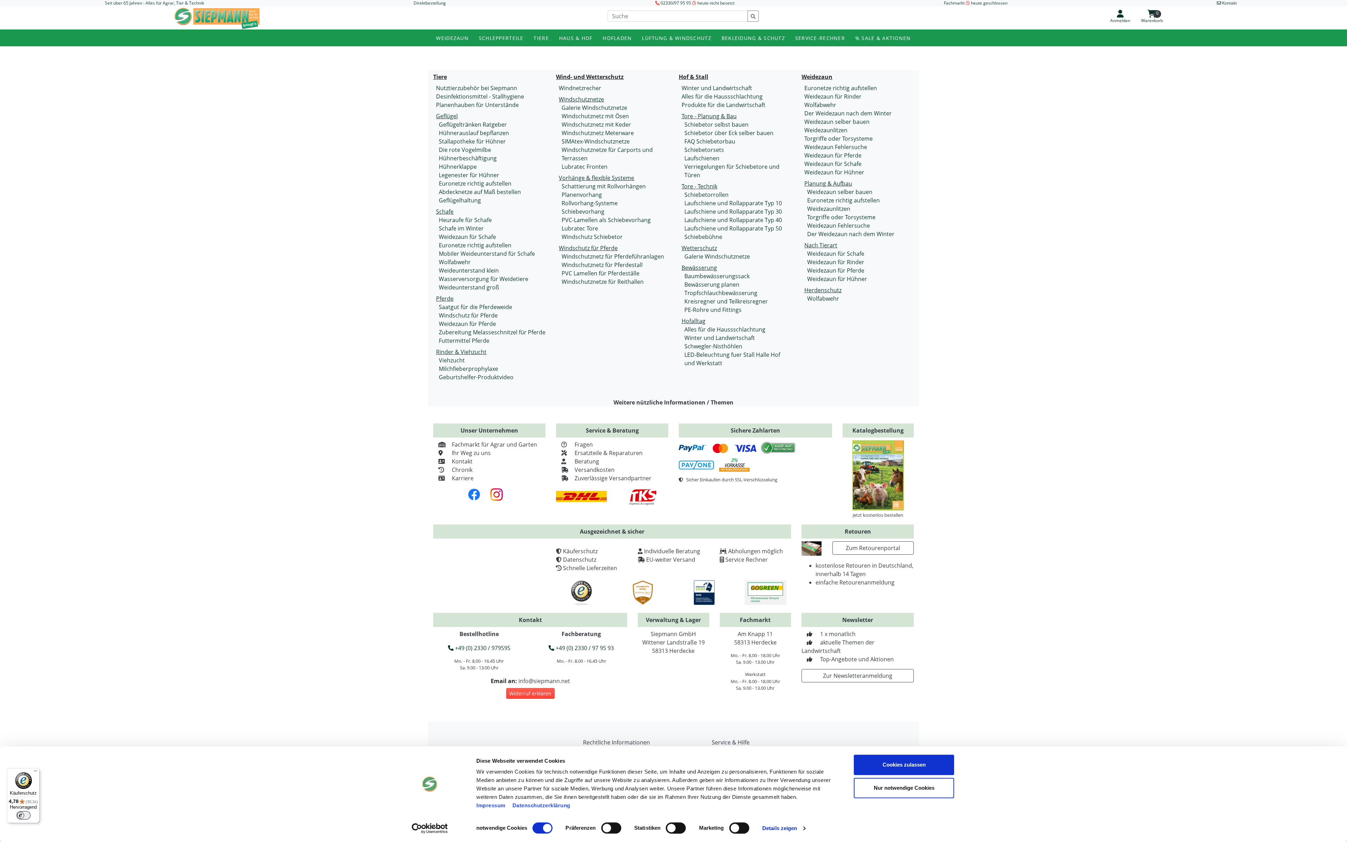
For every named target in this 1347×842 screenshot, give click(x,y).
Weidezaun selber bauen (837, 122)
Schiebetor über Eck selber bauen (728, 133)
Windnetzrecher (580, 88)
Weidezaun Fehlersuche (835, 147)
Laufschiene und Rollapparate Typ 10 (733, 203)
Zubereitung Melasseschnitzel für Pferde (492, 332)
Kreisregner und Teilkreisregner (726, 301)
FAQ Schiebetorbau (709, 141)
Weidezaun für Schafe (467, 237)
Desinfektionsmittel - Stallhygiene (480, 96)
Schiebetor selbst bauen (716, 124)
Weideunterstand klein (469, 270)
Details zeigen (779, 828)
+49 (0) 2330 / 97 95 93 (584, 648)
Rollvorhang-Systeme (590, 203)
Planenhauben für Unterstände (477, 105)
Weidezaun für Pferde (467, 324)
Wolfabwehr (455, 262)
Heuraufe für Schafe (465, 220)
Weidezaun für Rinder (833, 96)
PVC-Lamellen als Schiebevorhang (606, 220)
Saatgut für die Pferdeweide (475, 307)
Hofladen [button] (617, 38)
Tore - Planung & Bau (709, 116)
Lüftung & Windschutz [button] (676, 38)
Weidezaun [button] (452, 38)
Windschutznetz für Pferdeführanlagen (613, 256)
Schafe (445, 211)
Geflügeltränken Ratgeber (473, 124)
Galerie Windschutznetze (594, 108)
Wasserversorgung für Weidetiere (483, 279)
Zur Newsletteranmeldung (857, 676)
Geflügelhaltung (460, 200)
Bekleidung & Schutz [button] (753, 38)
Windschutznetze (581, 99)
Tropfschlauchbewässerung (720, 293)
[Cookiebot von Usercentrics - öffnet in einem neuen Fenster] (430, 828)
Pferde (445, 298)
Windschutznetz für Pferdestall (602, 265)
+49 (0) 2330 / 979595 (482, 648)
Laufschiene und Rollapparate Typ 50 (733, 228)
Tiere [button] (541, 38)
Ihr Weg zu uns (471, 453)
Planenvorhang (582, 195)
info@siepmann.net (544, 681)
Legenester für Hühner (469, 175)
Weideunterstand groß (469, 287)
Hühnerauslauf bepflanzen (474, 133)
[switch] (611, 828)
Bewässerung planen (711, 284)
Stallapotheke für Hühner (472, 141)
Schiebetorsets (704, 150)
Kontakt (462, 461)
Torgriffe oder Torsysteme (838, 138)
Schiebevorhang (583, 211)
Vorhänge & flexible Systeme (596, 178)
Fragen (584, 444)
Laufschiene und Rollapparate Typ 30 (733, 211)
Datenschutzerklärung (541, 805)
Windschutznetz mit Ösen (595, 116)
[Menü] (35, 772)
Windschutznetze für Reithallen (603, 282)
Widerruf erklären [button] (530, 693)
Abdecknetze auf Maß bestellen (480, 192)
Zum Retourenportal (873, 548)
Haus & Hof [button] (576, 38)
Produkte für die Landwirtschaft (723, 105)
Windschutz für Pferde (468, 315)
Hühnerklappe (458, 167)
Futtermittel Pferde (464, 341)
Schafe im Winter (461, 228)
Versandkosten (595, 470)
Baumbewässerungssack (717, 276)
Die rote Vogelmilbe (465, 150)
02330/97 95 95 (676, 3)
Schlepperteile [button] (501, 38)
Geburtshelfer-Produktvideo (476, 377)
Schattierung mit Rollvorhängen (604, 186)
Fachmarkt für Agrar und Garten (494, 444)
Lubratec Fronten (585, 167)
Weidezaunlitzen (825, 130)
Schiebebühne (703, 237)
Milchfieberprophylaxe (468, 369)
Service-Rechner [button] (820, 38)
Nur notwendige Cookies (904, 788)
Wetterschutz (699, 248)
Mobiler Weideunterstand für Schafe (487, 254)
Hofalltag (693, 321)
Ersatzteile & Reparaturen (609, 453)
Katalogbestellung (878, 430)
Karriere (463, 478)
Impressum (490, 805)
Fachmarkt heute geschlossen (975, 3)
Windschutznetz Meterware (598, 133)
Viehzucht (452, 360)
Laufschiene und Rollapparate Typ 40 (733, 220)
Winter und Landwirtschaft (717, 88)
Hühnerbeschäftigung (468, 158)
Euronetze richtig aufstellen (475, 183)
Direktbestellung (430, 3)
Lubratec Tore (580, 228)
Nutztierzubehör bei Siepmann (476, 88)
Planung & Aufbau (828, 183)
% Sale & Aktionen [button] (883, 38)
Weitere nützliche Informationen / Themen (673, 402)
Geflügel (447, 116)
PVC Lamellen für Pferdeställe (600, 273)
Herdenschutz (823, 290)
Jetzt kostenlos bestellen (878, 515)
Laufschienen (701, 158)
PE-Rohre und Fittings (713, 310)
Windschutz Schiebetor (592, 237)
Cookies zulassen (904, 765)
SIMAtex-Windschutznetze (596, 141)
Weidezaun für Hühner (834, 172)
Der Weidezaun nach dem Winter (848, 113)
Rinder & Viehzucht (461, 352)
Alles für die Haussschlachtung (722, 96)
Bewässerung (699, 268)
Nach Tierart (820, 245)
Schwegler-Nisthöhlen (713, 346)
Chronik (462, 470)
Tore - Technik (699, 186)
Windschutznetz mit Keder (596, 124)
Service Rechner (746, 559)
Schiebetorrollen (706, 195)
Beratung (587, 461)
